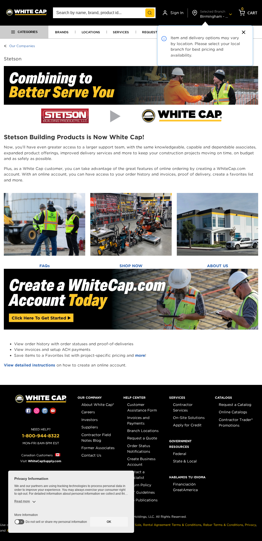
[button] (90, 398)
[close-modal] (243, 32)
